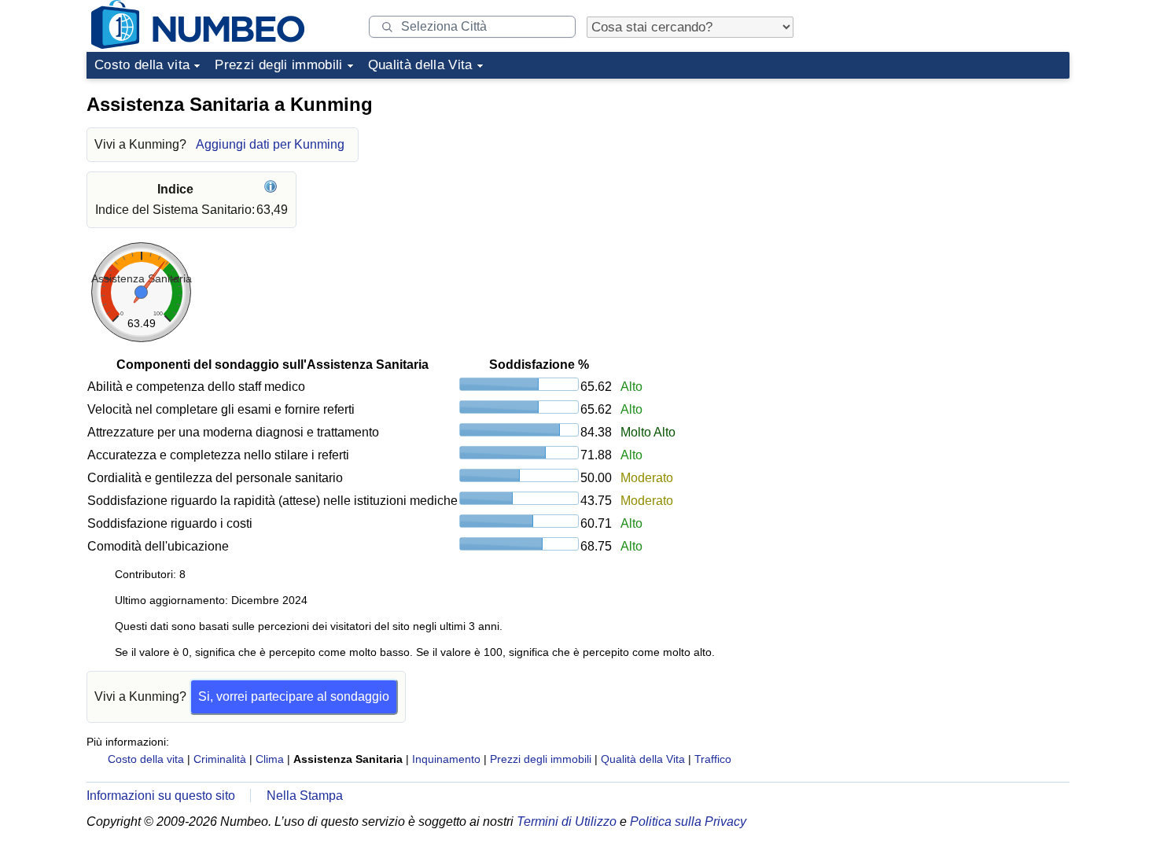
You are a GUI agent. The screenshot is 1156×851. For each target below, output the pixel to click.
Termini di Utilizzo (567, 821)
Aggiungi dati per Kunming (270, 144)
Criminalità (219, 759)
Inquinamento (446, 759)
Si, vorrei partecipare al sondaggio (293, 696)
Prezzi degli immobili (278, 64)
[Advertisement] (951, 184)
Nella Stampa (305, 795)
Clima (270, 759)
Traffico (712, 759)
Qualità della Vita (420, 64)
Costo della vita (142, 64)
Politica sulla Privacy (688, 821)
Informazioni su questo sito (161, 795)
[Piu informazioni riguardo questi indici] (272, 189)
